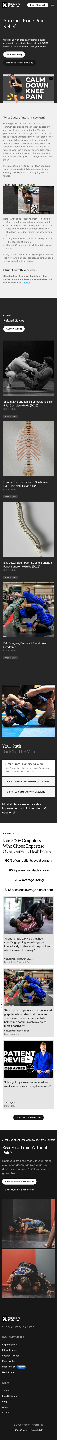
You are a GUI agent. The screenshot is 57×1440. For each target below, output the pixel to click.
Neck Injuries (8, 1372)
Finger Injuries (9, 1344)
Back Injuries (8, 1366)
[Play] (28, 200)
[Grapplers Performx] (5, 5)
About (5, 1407)
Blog (4, 1401)
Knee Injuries (8, 1361)
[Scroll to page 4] (1, 1007)
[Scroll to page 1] (1, 1000)
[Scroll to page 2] (1, 1002)
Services (6, 1390)
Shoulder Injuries (10, 1355)
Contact (6, 1412)
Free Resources (10, 1396)
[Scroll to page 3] (1, 1005)
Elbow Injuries (9, 1350)
